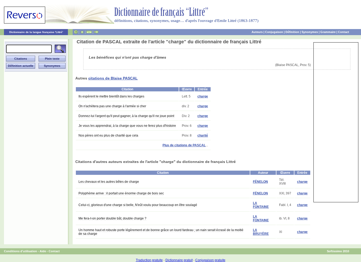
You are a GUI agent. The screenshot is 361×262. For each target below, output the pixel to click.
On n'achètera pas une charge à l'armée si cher (112, 106)
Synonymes (310, 32)
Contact (343, 32)
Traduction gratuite (149, 260)
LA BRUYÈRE (261, 232)
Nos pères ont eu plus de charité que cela (108, 135)
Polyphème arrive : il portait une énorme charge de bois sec (121, 193)
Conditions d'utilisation (20, 251)
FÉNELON (260, 182)
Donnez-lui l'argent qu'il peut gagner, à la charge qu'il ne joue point (126, 116)
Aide (43, 251)
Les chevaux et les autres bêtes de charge (108, 182)
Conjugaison (274, 32)
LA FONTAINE (261, 205)
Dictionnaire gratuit (179, 260)
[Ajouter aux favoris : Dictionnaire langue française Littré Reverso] (82, 32)
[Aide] (76, 32)
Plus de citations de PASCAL (184, 145)
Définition (292, 32)
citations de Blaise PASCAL (113, 78)
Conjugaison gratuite (210, 260)
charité (202, 135)
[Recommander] (96, 32)
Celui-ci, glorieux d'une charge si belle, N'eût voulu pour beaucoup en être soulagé (137, 205)
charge (202, 96)
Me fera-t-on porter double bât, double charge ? (112, 218)
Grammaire (328, 32)
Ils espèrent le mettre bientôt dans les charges (111, 96)
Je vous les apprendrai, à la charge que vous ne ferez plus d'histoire (127, 126)
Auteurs (257, 32)
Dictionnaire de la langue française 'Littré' (36, 32)
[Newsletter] (89, 32)
